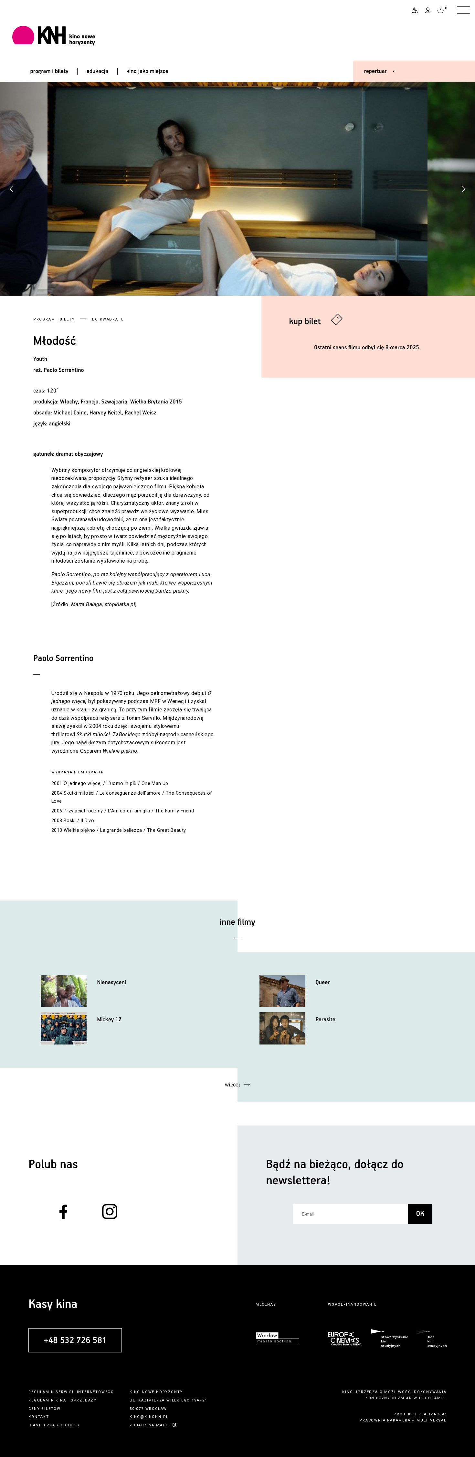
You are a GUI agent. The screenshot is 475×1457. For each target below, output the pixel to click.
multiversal (432, 1420)
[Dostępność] (412, 10)
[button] (463, 189)
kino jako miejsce (147, 71)
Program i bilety (54, 319)
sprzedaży (84, 1400)
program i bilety (49, 71)
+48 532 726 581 (75, 1341)
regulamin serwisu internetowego (71, 1392)
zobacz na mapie (150, 1425)
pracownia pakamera (384, 1420)
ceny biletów (44, 1409)
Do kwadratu (108, 319)
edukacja (97, 71)
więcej (232, 1085)
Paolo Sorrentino (64, 370)
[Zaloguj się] (428, 10)
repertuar (375, 71)
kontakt (38, 1417)
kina (61, 1400)
